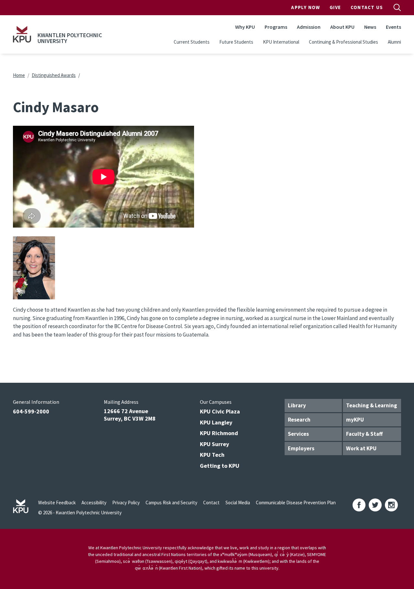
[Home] (22, 34)
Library (297, 405)
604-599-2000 (31, 411)
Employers (301, 448)
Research (299, 419)
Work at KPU (361, 448)
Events (393, 27)
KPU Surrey (214, 444)
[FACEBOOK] (359, 504)
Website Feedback (57, 502)
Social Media (237, 502)
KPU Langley (216, 422)
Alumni (394, 42)
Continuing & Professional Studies (343, 42)
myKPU (355, 419)
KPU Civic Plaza (220, 411)
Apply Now (305, 7)
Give (335, 7)
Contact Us (367, 7)
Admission (309, 27)
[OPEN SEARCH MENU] (397, 7)
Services (298, 433)
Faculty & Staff (364, 433)
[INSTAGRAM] (391, 504)
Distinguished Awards (54, 75)
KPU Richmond (219, 433)
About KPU (342, 27)
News (370, 27)
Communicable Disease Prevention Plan (296, 502)
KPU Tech (212, 454)
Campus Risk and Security (171, 502)
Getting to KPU (219, 465)
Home (19, 75)
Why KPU (245, 27)
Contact (211, 502)
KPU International (281, 42)
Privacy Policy (126, 502)
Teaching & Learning (371, 405)
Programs (276, 27)
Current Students (192, 42)
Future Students (236, 42)
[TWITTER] (375, 504)
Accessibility (94, 502)
